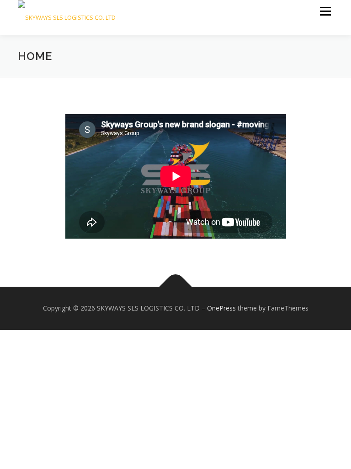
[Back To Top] (176, 287)
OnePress (221, 308)
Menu (325, 11)
